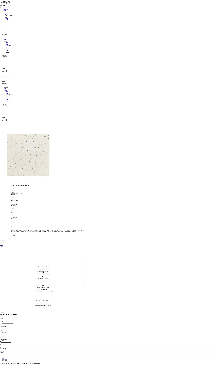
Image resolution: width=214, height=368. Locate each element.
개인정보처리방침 (4, 359)
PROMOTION (5, 9)
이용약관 (3, 358)
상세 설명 (2, 241)
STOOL (6, 18)
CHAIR (6, 13)
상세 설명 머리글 (3, 240)
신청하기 (2, 350)
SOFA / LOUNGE (8, 15)
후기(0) (1, 244)
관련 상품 (2, 246)
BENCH (6, 19)
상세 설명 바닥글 (3, 242)
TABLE (6, 14)
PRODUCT (5, 12)
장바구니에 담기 (3, 336)
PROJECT (4, 10)
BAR (6, 17)
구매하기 (2, 311)
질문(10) (1, 245)
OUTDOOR (7, 21)
